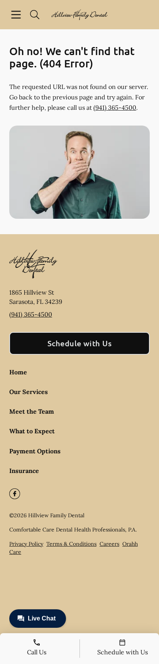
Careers (109, 543)
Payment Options (35, 451)
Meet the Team (31, 411)
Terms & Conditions (71, 543)
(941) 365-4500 (114, 107)
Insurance (24, 471)
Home (18, 372)
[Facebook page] (14, 493)
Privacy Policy (26, 543)
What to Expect (32, 431)
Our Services (28, 392)
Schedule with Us (79, 343)
